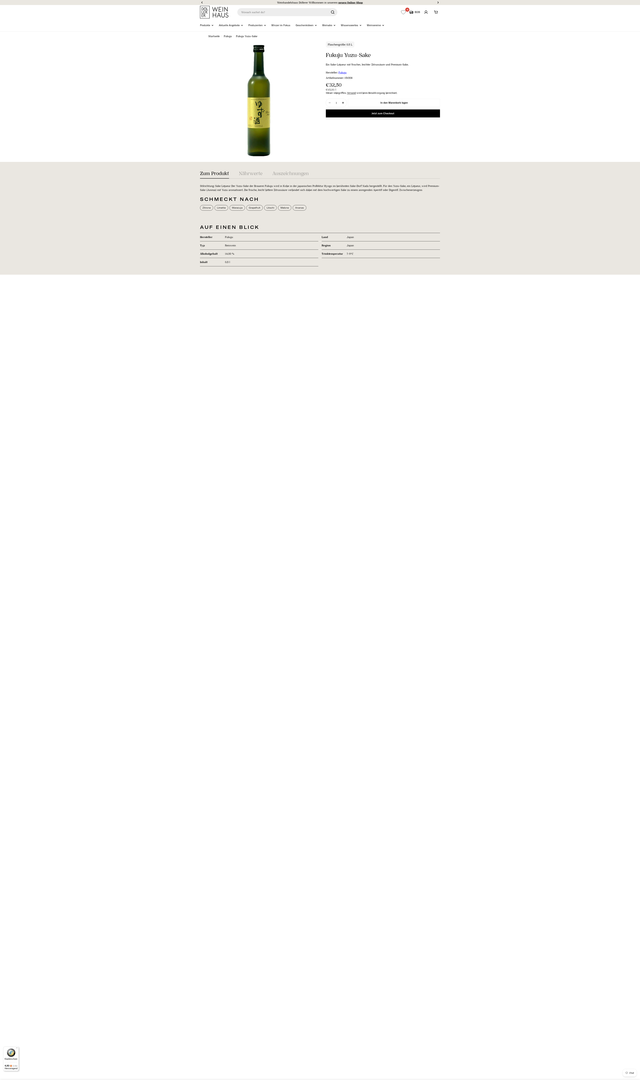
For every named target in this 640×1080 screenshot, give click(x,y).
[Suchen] (333, 12)
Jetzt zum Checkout (383, 113)
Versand (351, 92)
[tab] (214, 174)
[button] (202, 2)
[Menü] (17, 1049)
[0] (403, 12)
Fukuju (228, 36)
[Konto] (426, 12)
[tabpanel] (320, 225)
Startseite (214, 36)
